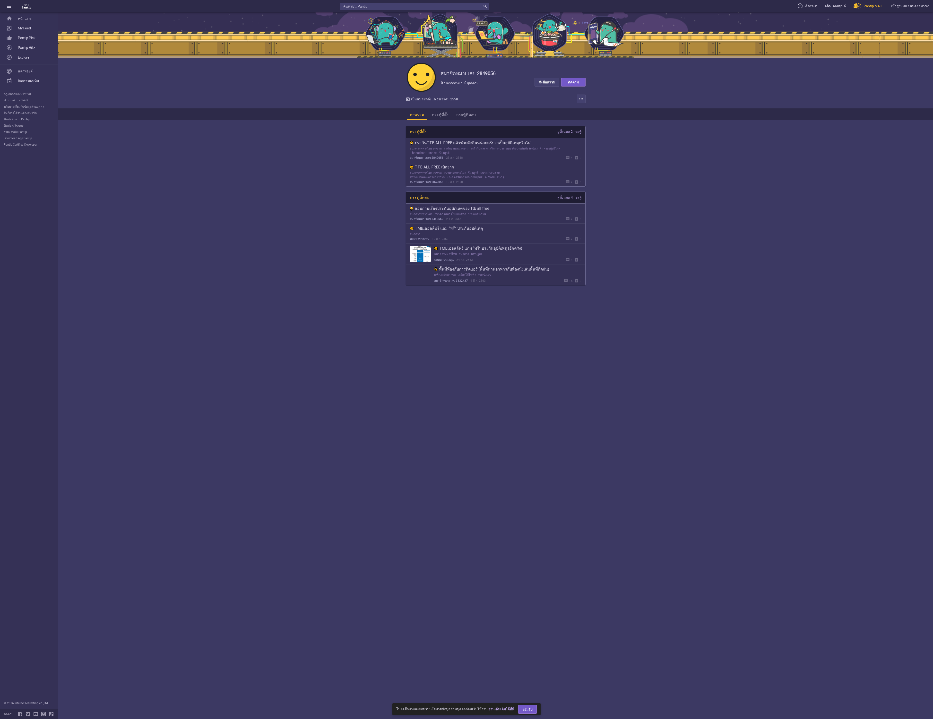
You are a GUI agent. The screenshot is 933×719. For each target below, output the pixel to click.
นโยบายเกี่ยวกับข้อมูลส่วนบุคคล (24, 106)
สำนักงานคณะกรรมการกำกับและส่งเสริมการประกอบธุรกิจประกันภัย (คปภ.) (491, 148)
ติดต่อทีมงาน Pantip (16, 119)
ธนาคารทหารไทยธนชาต (426, 148)
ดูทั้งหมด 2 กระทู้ (569, 131)
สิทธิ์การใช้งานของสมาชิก (20, 113)
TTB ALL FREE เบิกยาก (434, 167)
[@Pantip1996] (29, 714)
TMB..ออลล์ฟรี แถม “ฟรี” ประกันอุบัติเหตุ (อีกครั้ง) (480, 248)
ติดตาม (573, 82)
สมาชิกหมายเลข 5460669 (426, 219)
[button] (9, 6)
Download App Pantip (18, 138)
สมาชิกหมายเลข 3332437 (451, 280)
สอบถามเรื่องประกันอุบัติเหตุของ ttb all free (452, 208)
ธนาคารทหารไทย (455, 173)
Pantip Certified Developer (20, 144)
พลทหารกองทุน (419, 239)
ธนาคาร (415, 234)
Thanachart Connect (423, 153)
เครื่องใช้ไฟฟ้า (467, 275)
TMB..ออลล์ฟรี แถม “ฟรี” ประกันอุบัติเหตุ (449, 228)
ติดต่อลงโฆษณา (14, 125)
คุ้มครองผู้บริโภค (550, 148)
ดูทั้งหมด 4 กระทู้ (569, 197)
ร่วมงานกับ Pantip (15, 132)
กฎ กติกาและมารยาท (17, 94)
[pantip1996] (37, 714)
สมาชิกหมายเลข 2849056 (426, 157)
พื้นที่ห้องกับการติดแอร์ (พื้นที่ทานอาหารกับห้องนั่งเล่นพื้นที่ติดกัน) (494, 269)
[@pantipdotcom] (44, 714)
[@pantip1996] (51, 714)
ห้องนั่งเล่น (484, 275)
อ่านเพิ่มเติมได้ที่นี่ (501, 709)
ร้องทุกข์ (444, 153)
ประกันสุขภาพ (477, 214)
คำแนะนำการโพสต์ (16, 100)
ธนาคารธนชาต (490, 173)
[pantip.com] (26, 6)
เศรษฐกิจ (477, 254)
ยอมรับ (527, 709)
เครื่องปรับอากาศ (445, 275)
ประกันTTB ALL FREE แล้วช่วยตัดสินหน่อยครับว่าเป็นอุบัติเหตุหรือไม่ (473, 142)
